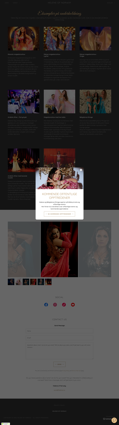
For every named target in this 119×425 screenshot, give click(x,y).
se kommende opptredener (59, 214)
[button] (114, 420)
